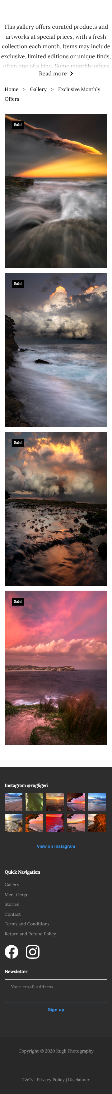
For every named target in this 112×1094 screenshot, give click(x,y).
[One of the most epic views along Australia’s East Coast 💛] (55, 802)
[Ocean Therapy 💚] (34, 802)
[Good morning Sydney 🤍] (13, 802)
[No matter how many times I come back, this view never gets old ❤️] (76, 802)
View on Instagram (56, 846)
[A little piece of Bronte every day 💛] (13, 823)
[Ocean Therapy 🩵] (97, 802)
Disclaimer (78, 1079)
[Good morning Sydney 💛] (97, 823)
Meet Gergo (17, 894)
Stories (12, 904)
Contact (13, 914)
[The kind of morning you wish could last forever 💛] (76, 823)
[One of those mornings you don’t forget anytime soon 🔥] (55, 823)
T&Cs (27, 1079)
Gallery (38, 89)
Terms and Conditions (27, 924)
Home (11, 89)
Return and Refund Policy (30, 934)
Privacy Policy (51, 1079)
